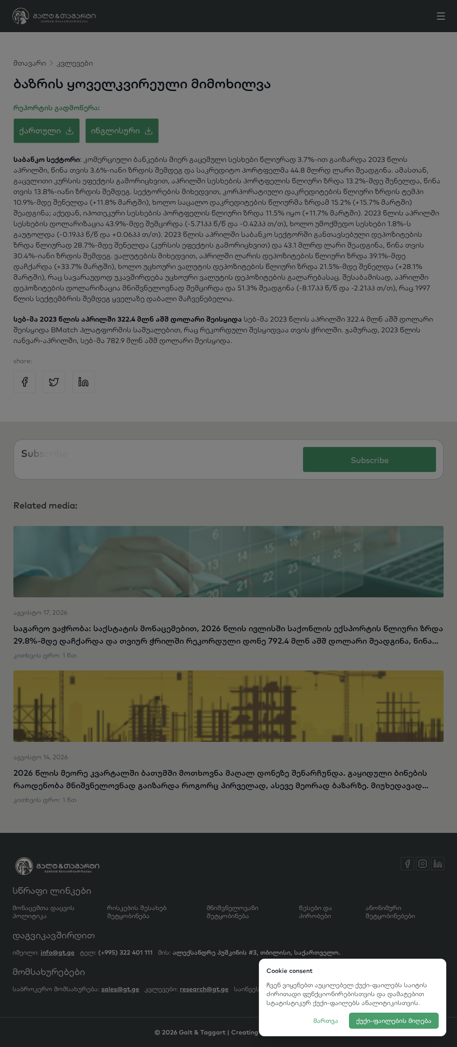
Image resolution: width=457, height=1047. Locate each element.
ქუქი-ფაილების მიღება (394, 1021)
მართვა (325, 1021)
